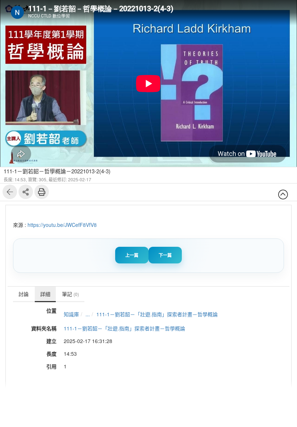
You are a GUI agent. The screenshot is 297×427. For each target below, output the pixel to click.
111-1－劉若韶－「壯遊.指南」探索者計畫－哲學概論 (157, 314)
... (87, 314)
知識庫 (71, 314)
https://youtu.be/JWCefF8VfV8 (62, 224)
